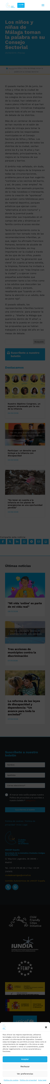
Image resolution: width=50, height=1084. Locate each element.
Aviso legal (42, 1080)
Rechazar (25, 1066)
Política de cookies (11, 1080)
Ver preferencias (25, 1074)
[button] (46, 1027)
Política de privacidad (28, 1080)
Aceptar (25, 1059)
